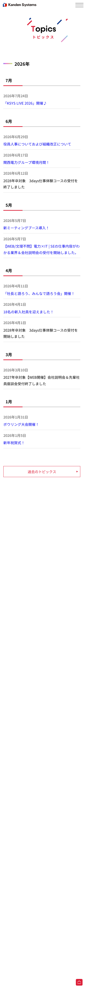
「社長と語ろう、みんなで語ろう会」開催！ (39, 293)
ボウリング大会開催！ (21, 424)
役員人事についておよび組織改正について (37, 144)
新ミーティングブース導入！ (26, 227)
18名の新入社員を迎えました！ (28, 311)
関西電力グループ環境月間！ (26, 162)
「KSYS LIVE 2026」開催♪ (25, 103)
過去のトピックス (42, 471)
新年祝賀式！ (14, 442)
